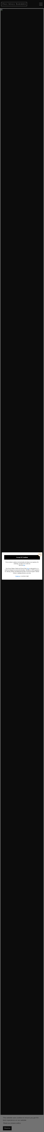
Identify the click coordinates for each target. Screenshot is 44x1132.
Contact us (17, 576)
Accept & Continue (22, 557)
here (24, 565)
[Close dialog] (40, 554)
